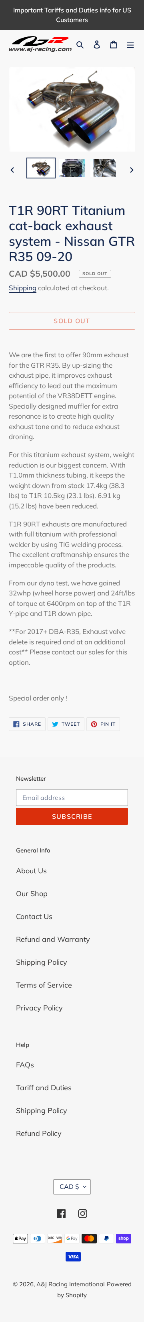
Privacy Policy (39, 1007)
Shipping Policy (41, 962)
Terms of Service (44, 985)
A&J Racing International (70, 1284)
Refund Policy (39, 1133)
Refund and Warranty (53, 939)
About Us (31, 870)
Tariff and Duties (44, 1087)
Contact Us (34, 916)
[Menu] (130, 43)
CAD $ (69, 1186)
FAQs (25, 1064)
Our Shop (32, 893)
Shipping (22, 287)
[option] (40, 168)
